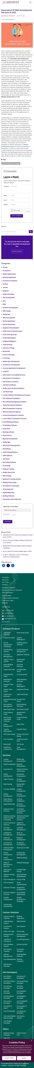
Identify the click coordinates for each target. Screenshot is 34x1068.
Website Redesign (23, 863)
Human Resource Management (22, 650)
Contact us (6, 607)
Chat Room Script (22, 709)
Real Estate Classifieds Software (7, 719)
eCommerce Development (8, 844)
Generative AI (8, 769)
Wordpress (6, 314)
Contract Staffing (9, 789)
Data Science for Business (11, 378)
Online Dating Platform (10, 452)
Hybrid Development (8, 858)
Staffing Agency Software (22, 643)
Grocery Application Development (14, 368)
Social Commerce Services (9, 824)
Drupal (5, 267)
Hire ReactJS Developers (21, 977)
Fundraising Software (10, 425)
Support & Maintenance (21, 824)
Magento (6, 291)
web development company (10, 163)
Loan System (21, 926)
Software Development (8, 19)
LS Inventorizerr (22, 674)
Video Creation (8, 779)
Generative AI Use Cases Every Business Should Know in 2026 (18, 536)
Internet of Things (9, 348)
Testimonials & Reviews (10, 598)
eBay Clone (20, 724)
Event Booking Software (11, 422)
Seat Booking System (8, 650)
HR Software (7, 449)
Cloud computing (8, 354)
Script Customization (22, 883)
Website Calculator (20, 960)
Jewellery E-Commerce (8, 940)
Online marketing (8, 294)
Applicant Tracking (23, 654)
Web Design (7, 311)
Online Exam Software (8, 695)
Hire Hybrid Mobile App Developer (10, 1017)
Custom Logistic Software (9, 917)
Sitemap (5, 603)
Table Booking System (8, 922)
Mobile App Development (11, 361)
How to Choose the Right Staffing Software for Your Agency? (17, 541)
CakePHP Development (21, 829)
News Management (8, 725)
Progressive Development (21, 888)
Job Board (6, 459)
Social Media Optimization (21, 893)
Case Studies (6, 596)
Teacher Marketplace (8, 730)
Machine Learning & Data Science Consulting (9, 818)
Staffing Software (8, 496)
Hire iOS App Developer (8, 987)
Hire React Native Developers (9, 982)
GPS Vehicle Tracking (8, 950)
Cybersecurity (7, 344)
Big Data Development (10, 438)
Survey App (20, 931)
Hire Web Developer (20, 987)
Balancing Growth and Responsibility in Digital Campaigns (17, 547)
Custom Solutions (11, 912)
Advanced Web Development (9, 848)
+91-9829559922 (9, 616)
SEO (4, 301)
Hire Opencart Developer (21, 1012)
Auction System (22, 944)
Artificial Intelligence (21, 800)
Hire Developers (7, 592)
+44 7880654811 (8, 613)
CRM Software (7, 455)
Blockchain (6, 351)
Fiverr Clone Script (23, 633)
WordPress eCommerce (8, 748)
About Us (5, 580)
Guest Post (6, 428)
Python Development (8, 795)
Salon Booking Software (8, 665)
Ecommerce (7, 270)
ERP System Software (8, 965)
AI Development (8, 489)
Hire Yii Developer (9, 1011)
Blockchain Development (21, 775)
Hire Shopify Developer (8, 1022)
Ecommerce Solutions (10, 281)
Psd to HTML (21, 879)
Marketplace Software (8, 680)
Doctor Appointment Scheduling (8, 644)
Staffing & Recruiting (9, 482)
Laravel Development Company (13, 415)
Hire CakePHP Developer (21, 992)
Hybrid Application (9, 324)
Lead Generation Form (22, 740)
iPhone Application (9, 321)
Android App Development (21, 853)
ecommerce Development (11, 365)
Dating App (6, 442)
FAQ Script (20, 744)
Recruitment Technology (11, 486)
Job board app (8, 391)
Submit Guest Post (21, 1034)
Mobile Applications (9, 274)
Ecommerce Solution (8, 927)
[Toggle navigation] (30, 2)
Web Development (9, 317)
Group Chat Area (9, 669)
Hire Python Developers (7, 977)
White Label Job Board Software (13, 388)
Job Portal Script (22, 694)
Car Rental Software (20, 950)
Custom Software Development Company (16, 395)
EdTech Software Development (22, 935)
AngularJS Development (11, 328)
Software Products (8, 588)
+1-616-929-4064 (9, 610)
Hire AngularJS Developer (22, 1007)
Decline (24, 1058)
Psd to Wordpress (9, 879)
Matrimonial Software (21, 660)
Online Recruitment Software (12, 405)
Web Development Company (12, 408)
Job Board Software (9, 385)
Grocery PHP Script (21, 700)
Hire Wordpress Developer (9, 997)
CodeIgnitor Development (8, 834)
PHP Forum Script (9, 734)
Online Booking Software (21, 680)
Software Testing (8, 469)
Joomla (5, 287)
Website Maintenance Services (8, 864)
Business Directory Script (10, 700)
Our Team (5, 582)
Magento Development (21, 839)
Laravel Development (8, 760)
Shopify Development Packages (21, 899)
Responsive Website (7, 870)
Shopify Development (8, 898)
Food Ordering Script (10, 334)
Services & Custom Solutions (12, 590)
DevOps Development (21, 780)
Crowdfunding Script (21, 670)
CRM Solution (21, 921)
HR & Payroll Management (11, 445)
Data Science (7, 435)
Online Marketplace (9, 338)
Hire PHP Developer (7, 992)
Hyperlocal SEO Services (9, 810)
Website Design (22, 858)
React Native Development (8, 800)
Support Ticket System (8, 660)
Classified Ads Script (8, 675)
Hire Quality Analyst (20, 1017)
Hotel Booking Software (21, 955)
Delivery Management (8, 955)
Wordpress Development (21, 844)
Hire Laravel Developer (7, 1002)
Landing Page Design (21, 870)
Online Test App (9, 931)
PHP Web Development (8, 829)
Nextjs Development (8, 775)
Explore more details (13, 1051)
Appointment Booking (21, 713)
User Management (10, 959)
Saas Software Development (22, 875)
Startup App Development (8, 905)
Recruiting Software (9, 462)
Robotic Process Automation (22, 770)
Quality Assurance (9, 472)
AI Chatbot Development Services (21, 811)
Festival (5, 284)
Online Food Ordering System (12, 331)
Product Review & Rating (22, 735)
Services (6, 755)
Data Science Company (10, 381)
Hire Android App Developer (22, 982)
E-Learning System (23, 939)
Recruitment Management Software (14, 402)
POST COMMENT (17, 215)
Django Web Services (21, 785)
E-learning (6, 358)
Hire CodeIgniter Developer (22, 1002)
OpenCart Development (8, 839)
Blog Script (7, 744)
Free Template (8, 739)
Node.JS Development (21, 834)
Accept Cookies (9, 1058)
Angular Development (21, 790)
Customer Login (7, 600)
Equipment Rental (23, 689)
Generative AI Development (12, 499)
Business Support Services (9, 893)
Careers (5, 585)
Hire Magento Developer (21, 997)
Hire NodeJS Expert (8, 1007)
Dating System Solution (8, 935)
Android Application (9, 277)
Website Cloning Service (9, 875)
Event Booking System (8, 945)
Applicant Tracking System (12, 479)
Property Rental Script (22, 718)
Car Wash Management (8, 655)
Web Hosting (7, 476)
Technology (7, 465)
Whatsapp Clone (9, 709)
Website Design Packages (9, 1034)
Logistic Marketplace (21, 638)
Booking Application (20, 917)
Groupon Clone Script (8, 685)
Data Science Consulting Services (14, 375)
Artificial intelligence (9, 341)
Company (5, 577)
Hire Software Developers (11, 398)
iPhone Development (8, 853)
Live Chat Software (20, 665)
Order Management (21, 748)
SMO (4, 304)
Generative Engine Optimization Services (23, 818)
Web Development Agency (12, 412)
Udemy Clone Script (8, 690)
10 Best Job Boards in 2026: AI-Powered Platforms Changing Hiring (15, 556)
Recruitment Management (8, 705)
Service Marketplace (21, 685)
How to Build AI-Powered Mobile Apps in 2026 (17, 551)
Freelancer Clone (9, 638)
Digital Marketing (8, 492)
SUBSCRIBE (7, 521)
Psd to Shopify (8, 882)
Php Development (9, 297)
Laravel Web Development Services (15, 418)
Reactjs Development (21, 795)
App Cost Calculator (17, 251)
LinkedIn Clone (21, 729)
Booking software (8, 432)
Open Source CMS (23, 848)
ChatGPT (6, 371)
